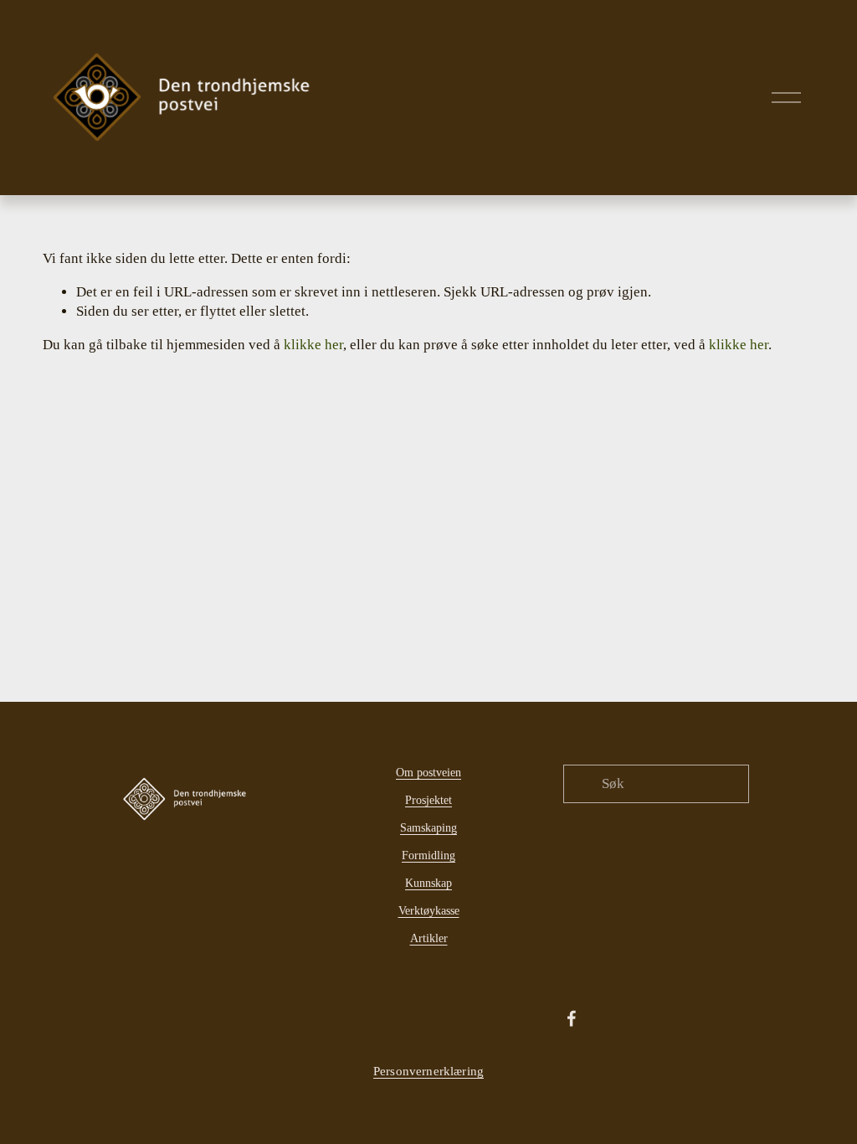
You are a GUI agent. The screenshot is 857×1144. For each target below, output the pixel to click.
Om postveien (428, 772)
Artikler (429, 938)
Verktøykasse (428, 910)
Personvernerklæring (428, 1071)
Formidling (428, 855)
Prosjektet (428, 799)
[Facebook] (571, 1018)
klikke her (313, 345)
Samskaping (428, 827)
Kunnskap (428, 882)
